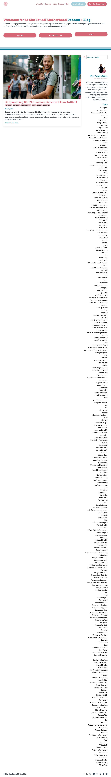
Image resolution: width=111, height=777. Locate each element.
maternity (104, 435)
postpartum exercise (99, 575)
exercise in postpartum (98, 298)
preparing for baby (100, 635)
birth (105, 143)
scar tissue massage (100, 652)
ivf (106, 408)
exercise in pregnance (99, 300)
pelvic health (102, 525)
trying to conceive (100, 717)
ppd (106, 595)
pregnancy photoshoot (99, 612)
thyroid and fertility (99, 712)
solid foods (103, 692)
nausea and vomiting (99, 465)
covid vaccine (102, 250)
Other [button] (91, 34)
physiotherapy (102, 550)
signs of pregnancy (100, 672)
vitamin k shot (101, 747)
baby (106, 118)
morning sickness (100, 460)
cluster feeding (101, 218)
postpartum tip (102, 587)
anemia (104, 115)
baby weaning (102, 130)
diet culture (103, 278)
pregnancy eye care (100, 605)
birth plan (103, 150)
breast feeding (102, 175)
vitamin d (104, 742)
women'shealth (101, 762)
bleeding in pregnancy (98, 165)
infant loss (103, 388)
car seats (104, 188)
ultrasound (103, 722)
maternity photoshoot (99, 440)
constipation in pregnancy (97, 230)
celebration (103, 195)
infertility (104, 390)
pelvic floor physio (100, 523)
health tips (103, 363)
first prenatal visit (100, 328)
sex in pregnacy (101, 662)
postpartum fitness (100, 577)
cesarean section (101, 198)
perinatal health (101, 540)
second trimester (101, 655)
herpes (105, 365)
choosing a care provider (98, 213)
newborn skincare (100, 480)
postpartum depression (99, 565)
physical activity (101, 548)
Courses (48, 4)
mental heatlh (102, 450)
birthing (104, 160)
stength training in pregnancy (100, 698)
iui (106, 405)
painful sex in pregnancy (97, 510)
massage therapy (101, 425)
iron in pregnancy (100, 400)
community (103, 223)
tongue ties (103, 715)
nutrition (104, 490)
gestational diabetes (100, 345)
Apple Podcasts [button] (55, 35)
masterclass (103, 428)
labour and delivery (99, 415)
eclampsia (103, 288)
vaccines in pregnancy (98, 735)
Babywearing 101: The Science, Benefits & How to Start (41, 102)
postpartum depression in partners (97, 568)
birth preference (101, 155)
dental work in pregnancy (97, 263)
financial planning (100, 325)
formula (104, 335)
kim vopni (103, 410)
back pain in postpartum (98, 135)
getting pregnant (101, 353)
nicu (106, 487)
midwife (104, 453)
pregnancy (103, 600)
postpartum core (101, 562)
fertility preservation (99, 320)
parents (105, 515)
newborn (39, 105)
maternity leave (101, 438)
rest (106, 645)
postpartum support (100, 585)
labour (105, 413)
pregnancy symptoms (99, 617)
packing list (103, 500)
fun (106, 343)
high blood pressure (100, 370)
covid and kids (101, 248)
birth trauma (102, 158)
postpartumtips (102, 590)
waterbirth (103, 757)
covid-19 (104, 253)
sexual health (102, 665)
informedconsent (101, 393)
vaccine (104, 732)
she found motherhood (98, 670)
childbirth (103, 203)
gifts (106, 355)
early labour (103, 283)
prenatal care (102, 632)
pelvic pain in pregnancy (97, 530)
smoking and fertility (99, 682)
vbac (106, 740)
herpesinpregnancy (100, 368)
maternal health (101, 430)
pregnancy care (101, 602)
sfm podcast (103, 667)
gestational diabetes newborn (96, 350)
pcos (106, 520)
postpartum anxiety (100, 557)
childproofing (102, 210)
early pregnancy (101, 285)
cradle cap (103, 258)
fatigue (105, 310)
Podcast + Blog (63, 4)
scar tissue (103, 650)
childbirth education (99, 205)
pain (106, 502)
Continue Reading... (12, 123)
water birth (103, 752)
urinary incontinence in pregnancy (98, 726)
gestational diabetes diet (98, 348)
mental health (102, 448)
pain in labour (102, 505)
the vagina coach (100, 707)
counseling (103, 238)
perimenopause (101, 535)
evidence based (101, 295)
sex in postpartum (100, 660)
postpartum (103, 555)
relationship (102, 642)
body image (103, 170)
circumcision (102, 215)
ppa (106, 592)
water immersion (101, 755)
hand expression (101, 360)
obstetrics (104, 495)
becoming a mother (26, 105)
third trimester (101, 710)
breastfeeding (102, 178)
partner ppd (103, 517)
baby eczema (102, 123)
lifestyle (104, 420)
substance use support (99, 702)
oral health (103, 498)
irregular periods (101, 403)
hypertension (102, 375)
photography (102, 545)
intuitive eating (101, 395)
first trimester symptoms (97, 333)
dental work (103, 260)
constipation (102, 228)
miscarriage (103, 455)
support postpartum (100, 705)
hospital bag (103, 373)
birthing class (102, 163)
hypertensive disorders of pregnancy (97, 379)
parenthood (103, 512)
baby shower (102, 128)
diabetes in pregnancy (99, 268)
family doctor (102, 308)
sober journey (102, 685)
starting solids (102, 695)
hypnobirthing (102, 383)
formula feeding (101, 338)
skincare (104, 675)
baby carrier (9, 105)
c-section (104, 180)
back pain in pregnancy (98, 138)
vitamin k (103, 745)
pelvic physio (102, 533)
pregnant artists (101, 625)
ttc (106, 720)
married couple (102, 423)
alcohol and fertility (99, 113)
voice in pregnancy (100, 750)
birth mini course (101, 148)
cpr (106, 255)
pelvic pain (103, 527)
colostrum (103, 220)
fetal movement (101, 323)
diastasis (104, 270)
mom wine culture (100, 458)
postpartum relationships (97, 582)
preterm (104, 640)
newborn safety (101, 477)
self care (104, 657)
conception (103, 225)
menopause (103, 445)
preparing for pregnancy (98, 637)
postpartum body (101, 560)
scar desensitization (100, 647)
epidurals (104, 293)
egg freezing (102, 290)
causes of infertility (100, 193)
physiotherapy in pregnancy (96, 552)
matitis (105, 443)
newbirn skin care (100, 470)
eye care (104, 305)
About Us (39, 4)
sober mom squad (101, 687)
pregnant (104, 622)
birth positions (102, 153)
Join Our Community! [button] (97, 4)
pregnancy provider (100, 615)
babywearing (16, 105)
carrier (33, 105)
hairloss (104, 358)
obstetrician (103, 493)
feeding (104, 313)
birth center (103, 145)
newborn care (46, 105)
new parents (103, 468)
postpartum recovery (99, 580)
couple (105, 240)
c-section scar (102, 183)
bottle (105, 173)
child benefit (102, 200)
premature (103, 627)
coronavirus (103, 235)
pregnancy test (101, 620)
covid (105, 245)
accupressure (102, 110)
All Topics (104, 108)
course (105, 243)
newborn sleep (102, 483)
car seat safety (102, 185)
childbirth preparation (99, 208)
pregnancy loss (101, 610)
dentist (105, 265)
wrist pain (103, 765)
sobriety (104, 690)
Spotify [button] (20, 35)
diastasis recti (102, 273)
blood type (103, 168)
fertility (104, 318)
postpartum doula (101, 573)
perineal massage (101, 542)
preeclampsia (102, 598)
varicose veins (102, 737)
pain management (100, 508)
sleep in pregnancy (100, 677)
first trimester (102, 330)
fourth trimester (101, 340)
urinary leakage (101, 730)
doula (105, 280)
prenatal (104, 630)
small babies (103, 680)
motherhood (103, 463)
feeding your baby (100, 315)
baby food (104, 125)
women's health (101, 760)
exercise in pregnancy (99, 303)
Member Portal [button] (78, 4)
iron (106, 398)
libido (105, 418)
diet (106, 275)
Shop (55, 4)
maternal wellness (100, 433)
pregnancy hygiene (100, 607)
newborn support (101, 485)
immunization (102, 385)
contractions (102, 233)
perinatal (104, 537)
